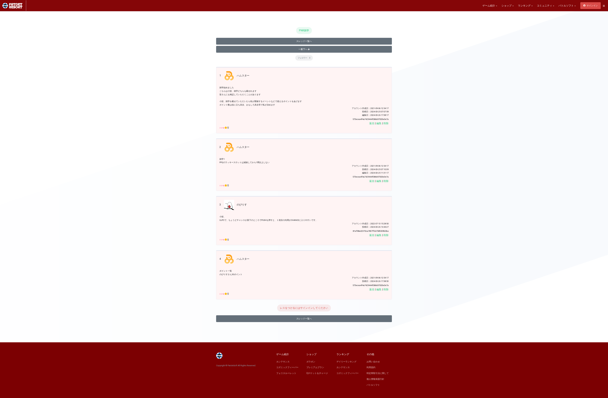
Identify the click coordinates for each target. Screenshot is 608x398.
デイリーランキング (346, 361)
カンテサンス (283, 361)
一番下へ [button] (303, 49)
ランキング (524, 5)
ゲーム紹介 (489, 5)
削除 (386, 123)
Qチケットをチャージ (317, 373)
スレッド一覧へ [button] (304, 41)
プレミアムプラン (315, 367)
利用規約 (371, 367)
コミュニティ (545, 5)
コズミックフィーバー (287, 367)
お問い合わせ (373, 361)
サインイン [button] (592, 5)
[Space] (14, 5)
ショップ (506, 5)
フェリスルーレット (286, 373)
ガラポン (310, 361)
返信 (371, 123)
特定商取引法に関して (378, 373)
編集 (378, 123)
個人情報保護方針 (375, 379)
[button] (604, 6)
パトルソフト (566, 5)
